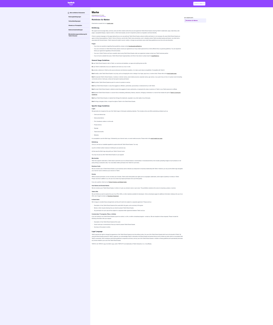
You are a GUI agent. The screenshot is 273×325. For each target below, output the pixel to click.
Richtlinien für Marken (192, 20)
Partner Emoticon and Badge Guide (118, 182)
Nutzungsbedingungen (75, 17)
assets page (110, 23)
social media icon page (156, 138)
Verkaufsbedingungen (75, 21)
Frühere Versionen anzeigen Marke (99, 16)
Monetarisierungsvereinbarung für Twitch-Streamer (78, 35)
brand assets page (171, 73)
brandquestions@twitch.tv (135, 46)
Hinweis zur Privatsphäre (75, 25)
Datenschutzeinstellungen (76, 30)
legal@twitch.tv (155, 56)
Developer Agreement (113, 196)
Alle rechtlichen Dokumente (77, 12)
